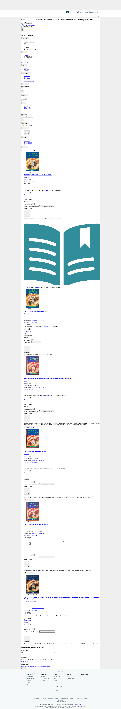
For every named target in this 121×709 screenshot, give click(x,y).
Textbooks (76, 16)
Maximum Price (25, 116)
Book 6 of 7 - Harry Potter (32, 186)
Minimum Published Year (26, 86)
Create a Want (24, 654)
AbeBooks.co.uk (36, 698)
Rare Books (52, 16)
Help (97, 12)
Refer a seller (43, 682)
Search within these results (26, 149)
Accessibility (56, 690)
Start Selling (96, 16)
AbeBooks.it (57, 698)
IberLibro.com (79, 698)
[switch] (21, 125)
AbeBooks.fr (50, 698)
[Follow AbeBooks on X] (81, 678)
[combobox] (27, 27)
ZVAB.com (85, 698)
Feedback (24, 667)
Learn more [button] (24, 147)
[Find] (67, 12)
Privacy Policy (56, 684)
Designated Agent (57, 688)
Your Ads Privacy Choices (58, 686)
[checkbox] (24, 55)
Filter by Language (25, 98)
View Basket (29, 684)
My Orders (29, 682)
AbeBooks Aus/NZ (64, 698)
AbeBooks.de (44, 698)
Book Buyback (43, 680)
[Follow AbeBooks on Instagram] (81, 680)
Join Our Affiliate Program (45, 678)
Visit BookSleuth (24, 661)
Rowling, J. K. (26, 381)
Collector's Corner (49, 395)
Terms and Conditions (77, 704)
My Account (86, 12)
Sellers (86, 16)
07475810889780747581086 (38, 183)
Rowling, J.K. (26, 313)
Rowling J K (26, 177)
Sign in (81, 12)
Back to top (60, 671)
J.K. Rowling (28, 287)
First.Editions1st (50, 615)
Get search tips (24, 666)
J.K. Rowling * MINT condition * (30, 601)
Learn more (23, 62)
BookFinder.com (60, 701)
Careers (55, 680)
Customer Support (70, 678)
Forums (55, 682)
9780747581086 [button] (29, 23)
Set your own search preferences (43, 666)
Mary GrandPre (36, 287)
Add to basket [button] (27, 215)
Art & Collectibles (64, 16)
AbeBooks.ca (72, 698)
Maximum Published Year (27, 89)
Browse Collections (39, 16)
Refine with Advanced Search (29, 25)
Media (55, 678)
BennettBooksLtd (47, 326)
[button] (62, 42)
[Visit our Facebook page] (81, 676)
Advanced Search (25, 16)
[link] (22, 32)
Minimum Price (24, 114)
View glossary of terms (31, 666)
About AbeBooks (57, 676)
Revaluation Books (47, 190)
